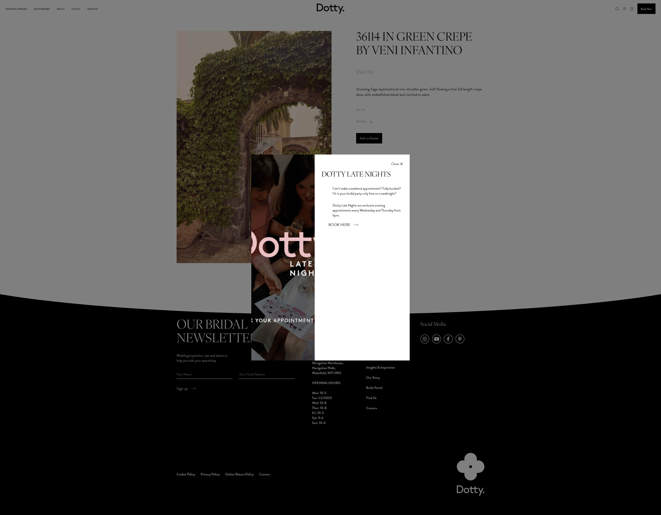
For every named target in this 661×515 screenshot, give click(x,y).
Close (395, 163)
